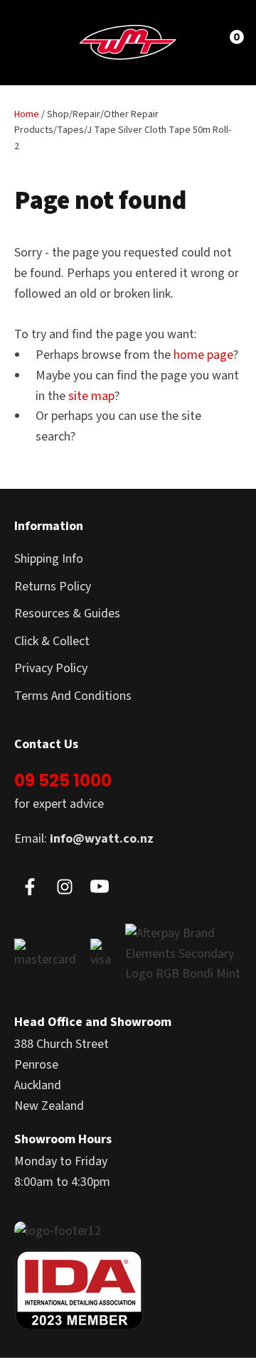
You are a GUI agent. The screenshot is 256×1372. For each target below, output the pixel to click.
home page (203, 355)
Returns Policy (52, 586)
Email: (84, 839)
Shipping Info (48, 559)
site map (91, 396)
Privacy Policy (50, 668)
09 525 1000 (63, 780)
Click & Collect (52, 641)
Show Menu (37, 41)
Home (26, 114)
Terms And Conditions (73, 696)
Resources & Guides (67, 613)
